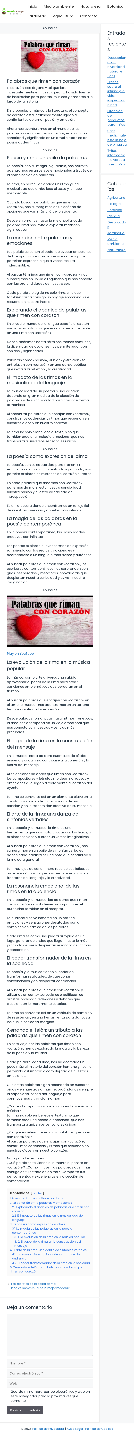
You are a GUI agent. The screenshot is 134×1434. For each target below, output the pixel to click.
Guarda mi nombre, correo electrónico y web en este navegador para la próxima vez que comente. (50, 1396)
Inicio (32, 6)
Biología (114, 203)
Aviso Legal (75, 1429)
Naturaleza (90, 6)
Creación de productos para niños (116, 118)
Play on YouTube (20, 653)
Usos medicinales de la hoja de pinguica (117, 138)
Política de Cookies (99, 1429)
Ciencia (113, 216)
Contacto (88, 16)
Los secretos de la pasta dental (33, 1284)
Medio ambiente (59, 6)
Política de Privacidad (48, 1429)
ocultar (37, 1193)
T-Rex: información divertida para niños (116, 157)
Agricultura (63, 16)
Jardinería (37, 16)
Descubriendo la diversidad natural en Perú (116, 66)
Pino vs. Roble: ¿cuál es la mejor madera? (40, 1288)
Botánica (115, 6)
